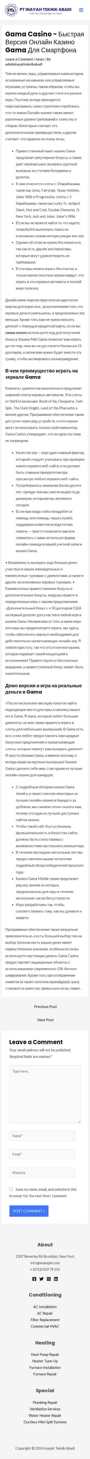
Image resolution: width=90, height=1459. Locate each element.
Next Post (45, 1020)
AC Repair (45, 1313)
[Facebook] (34, 1279)
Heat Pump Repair (45, 1354)
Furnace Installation (45, 1367)
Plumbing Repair (45, 1402)
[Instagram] (49, 1279)
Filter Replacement (45, 1320)
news (40, 59)
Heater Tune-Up (45, 1361)
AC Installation (45, 1307)
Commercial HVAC (45, 1326)
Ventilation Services (45, 1409)
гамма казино (16, 333)
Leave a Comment (19, 59)
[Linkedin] (56, 1279)
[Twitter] (41, 1279)
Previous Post (45, 1006)
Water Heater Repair (45, 1415)
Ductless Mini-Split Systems (45, 1422)
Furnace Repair (45, 1374)
